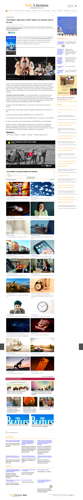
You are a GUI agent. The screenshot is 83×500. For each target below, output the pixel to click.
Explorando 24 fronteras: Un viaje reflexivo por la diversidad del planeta (28, 460)
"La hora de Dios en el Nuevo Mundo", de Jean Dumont (27, 473)
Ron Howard (29, 134)
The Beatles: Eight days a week (40, 134)
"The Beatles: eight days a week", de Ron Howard (16, 24)
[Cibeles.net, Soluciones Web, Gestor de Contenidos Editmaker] (71, 494)
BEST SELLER (74, 10)
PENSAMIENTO (34, 10)
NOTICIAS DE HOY (62, 38)
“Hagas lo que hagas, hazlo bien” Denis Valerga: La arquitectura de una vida (13, 461)
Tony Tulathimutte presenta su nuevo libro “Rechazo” (70, 42)
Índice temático (54, 494)
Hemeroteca (65, 494)
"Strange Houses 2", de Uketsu (44, 471)
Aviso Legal (65, 495)
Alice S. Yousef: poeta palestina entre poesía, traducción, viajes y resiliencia (13, 445)
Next (54, 68)
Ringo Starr (17, 134)
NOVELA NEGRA (28, 10)
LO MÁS (59, 104)
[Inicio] (7, 10)
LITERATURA (53, 10)
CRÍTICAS (16, 10)
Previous (7, 68)
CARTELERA (10, 17)
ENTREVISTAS (21, 10)
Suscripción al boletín (70, 6)
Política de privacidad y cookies (57, 495)
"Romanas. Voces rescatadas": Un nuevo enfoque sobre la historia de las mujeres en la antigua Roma (70, 52)
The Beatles (23, 134)
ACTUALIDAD (10, 10)
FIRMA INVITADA (60, 10)
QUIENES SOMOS (67, 10)
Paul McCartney (10, 134)
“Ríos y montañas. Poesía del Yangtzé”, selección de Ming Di (12, 483)
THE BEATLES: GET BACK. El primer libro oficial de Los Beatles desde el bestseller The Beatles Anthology (42, 393)
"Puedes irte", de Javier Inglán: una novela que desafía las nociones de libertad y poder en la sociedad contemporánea (67, 163)
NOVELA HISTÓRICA (46, 10)
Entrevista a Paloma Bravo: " (44, 461)
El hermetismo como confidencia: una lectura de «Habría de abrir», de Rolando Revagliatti (44, 490)
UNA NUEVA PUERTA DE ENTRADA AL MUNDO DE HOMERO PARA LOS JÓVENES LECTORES (12, 476)
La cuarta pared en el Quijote (63, 175)
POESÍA (39, 10)
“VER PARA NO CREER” (70, 66)
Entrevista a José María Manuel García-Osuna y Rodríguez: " (44, 450)
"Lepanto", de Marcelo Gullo (27, 482)
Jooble (70, 99)
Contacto (50, 494)
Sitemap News (60, 494)
